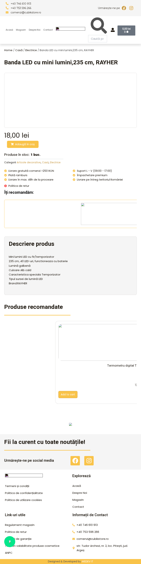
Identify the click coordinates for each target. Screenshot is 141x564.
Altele (70, 427)
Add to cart (68, 394)
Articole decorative (29, 162)
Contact (48, 29)
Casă (19, 50)
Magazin (21, 29)
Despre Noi (34, 29)
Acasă (9, 29)
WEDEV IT (87, 561)
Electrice (31, 50)
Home (8, 50)
